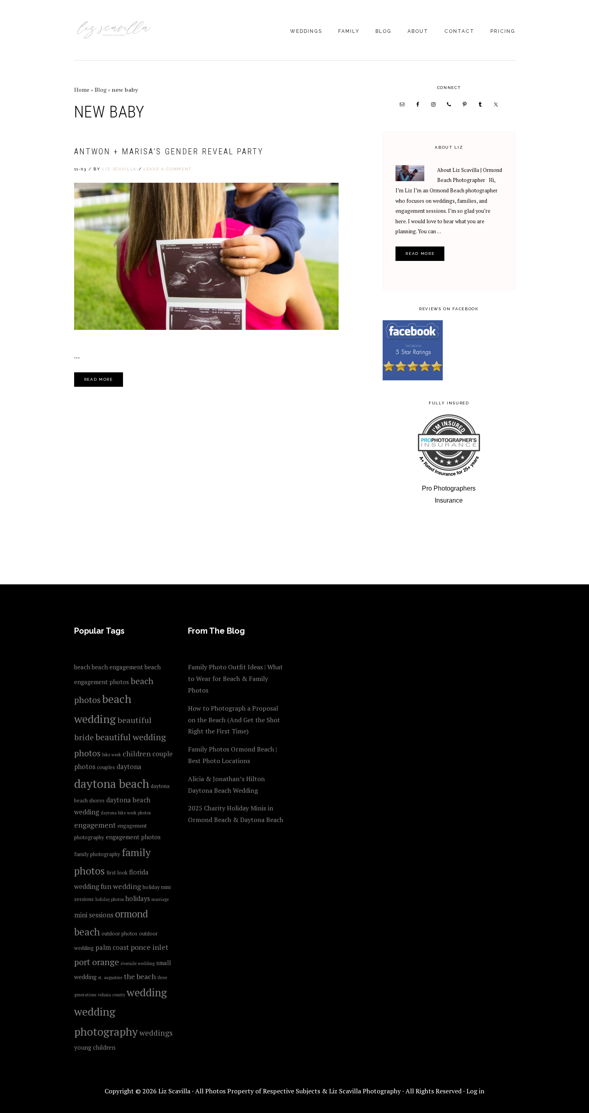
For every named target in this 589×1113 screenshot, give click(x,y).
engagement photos (133, 837)
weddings (156, 1033)
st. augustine (110, 977)
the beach (140, 976)
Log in (475, 1091)
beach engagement (117, 667)
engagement (95, 825)
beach (82, 667)
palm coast (112, 947)
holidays (137, 898)
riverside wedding (138, 963)
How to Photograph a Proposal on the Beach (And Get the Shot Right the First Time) (234, 720)
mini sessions (93, 915)
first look (117, 872)
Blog (101, 89)
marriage (160, 899)
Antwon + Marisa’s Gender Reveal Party (169, 151)
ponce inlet (149, 947)
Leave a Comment (167, 169)
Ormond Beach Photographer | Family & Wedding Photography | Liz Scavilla (114, 30)
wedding (147, 992)
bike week (111, 754)
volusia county (111, 995)
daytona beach (111, 783)
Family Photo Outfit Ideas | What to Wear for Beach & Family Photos (235, 679)
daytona (129, 766)
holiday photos (109, 899)
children (137, 753)
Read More (98, 379)
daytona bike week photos (126, 813)
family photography (97, 854)
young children (94, 1047)
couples (106, 767)
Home (81, 89)
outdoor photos (119, 933)
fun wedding (121, 886)
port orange (96, 962)
